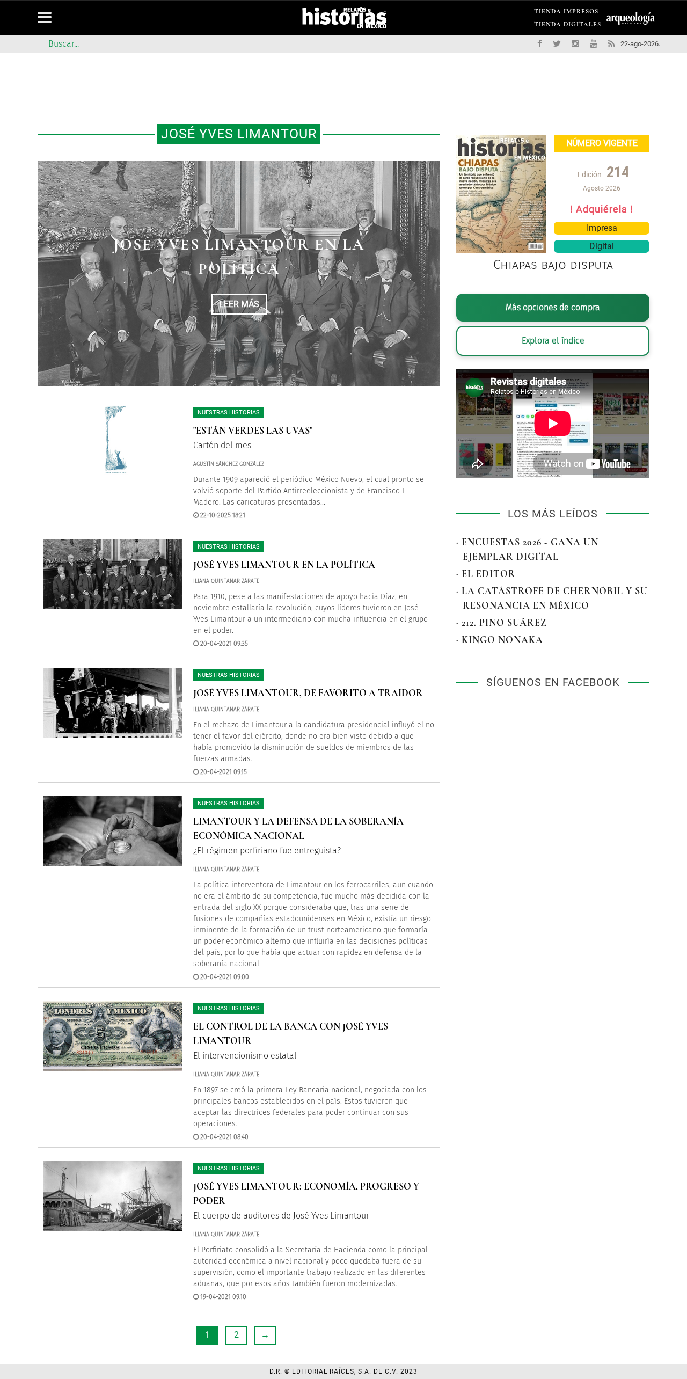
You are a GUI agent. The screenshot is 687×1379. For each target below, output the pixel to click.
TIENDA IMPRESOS (566, 13)
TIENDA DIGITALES (567, 26)
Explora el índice (553, 340)
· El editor (486, 574)
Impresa (602, 228)
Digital (601, 246)
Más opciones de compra (553, 307)
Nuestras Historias (229, 412)
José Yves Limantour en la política (284, 565)
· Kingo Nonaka (499, 640)
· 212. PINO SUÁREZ (501, 623)
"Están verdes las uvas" (252, 430)
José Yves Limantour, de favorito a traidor (308, 693)
